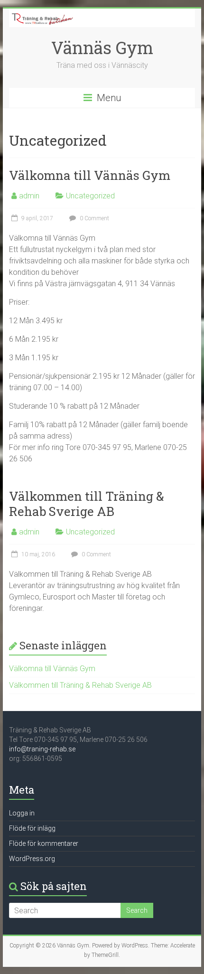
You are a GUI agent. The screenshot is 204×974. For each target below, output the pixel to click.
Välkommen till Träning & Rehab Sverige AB (86, 503)
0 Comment (93, 218)
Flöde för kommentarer (43, 843)
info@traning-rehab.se (42, 749)
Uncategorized (90, 195)
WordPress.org (32, 858)
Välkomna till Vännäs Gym (89, 175)
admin (29, 195)
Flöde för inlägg (32, 828)
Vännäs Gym (102, 47)
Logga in (22, 813)
